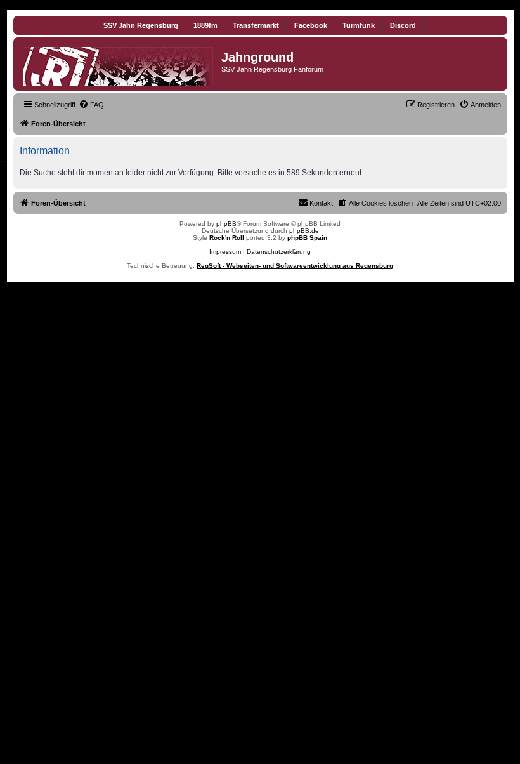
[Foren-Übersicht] (118, 64)
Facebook (310, 25)
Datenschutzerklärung (279, 251)
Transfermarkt (256, 25)
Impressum (225, 251)
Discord (403, 25)
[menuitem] (91, 104)
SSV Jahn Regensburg (140, 25)
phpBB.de (304, 230)
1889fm (205, 25)
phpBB (226, 223)
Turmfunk (358, 25)
